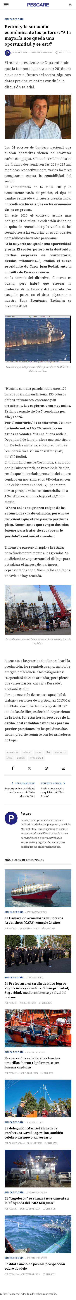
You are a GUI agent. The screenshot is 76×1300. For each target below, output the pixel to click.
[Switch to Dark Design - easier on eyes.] (70, 4)
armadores (12, 752)
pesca (9, 758)
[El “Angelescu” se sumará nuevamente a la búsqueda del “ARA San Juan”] (38, 1168)
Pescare (22, 52)
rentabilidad (36, 758)
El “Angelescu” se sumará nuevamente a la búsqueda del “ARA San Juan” (37, 1200)
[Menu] (6, 4)
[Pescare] (38, 4)
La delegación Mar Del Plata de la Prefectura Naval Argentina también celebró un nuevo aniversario (34, 1133)
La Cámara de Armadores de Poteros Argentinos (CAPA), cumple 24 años (34, 920)
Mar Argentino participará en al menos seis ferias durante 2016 (20, 792)
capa (38, 752)
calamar (27, 752)
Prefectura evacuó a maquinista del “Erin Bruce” (52, 792)
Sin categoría (14, 19)
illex (48, 752)
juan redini (60, 752)
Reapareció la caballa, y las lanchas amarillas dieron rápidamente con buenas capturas (32, 1063)
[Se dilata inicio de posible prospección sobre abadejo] (38, 1234)
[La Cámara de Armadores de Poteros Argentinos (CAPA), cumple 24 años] (38, 888)
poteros (21, 758)
